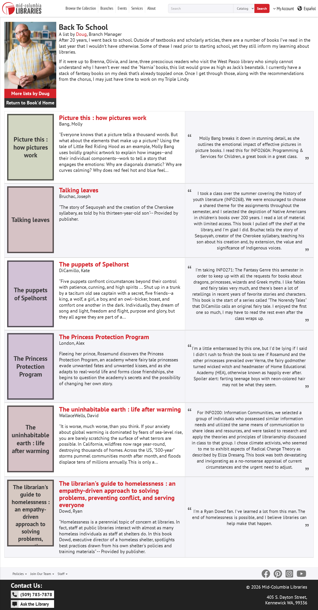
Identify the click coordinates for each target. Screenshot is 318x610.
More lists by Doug (30, 93)
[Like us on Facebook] (266, 574)
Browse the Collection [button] (81, 8)
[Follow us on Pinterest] (278, 574)
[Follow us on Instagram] (289, 574)
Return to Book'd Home (30, 103)
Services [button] (137, 8)
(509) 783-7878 (36, 594)
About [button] (151, 8)
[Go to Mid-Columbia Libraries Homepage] (21, 8)
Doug (81, 34)
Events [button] (122, 8)
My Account (285, 8)
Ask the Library (34, 604)
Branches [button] (106, 8)
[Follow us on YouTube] (301, 574)
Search (262, 8)
